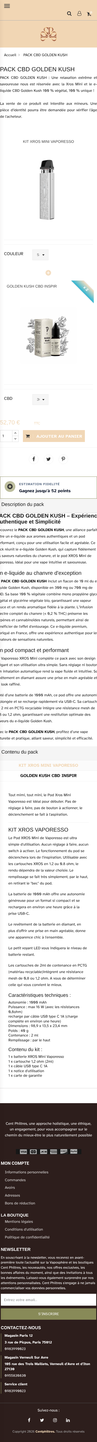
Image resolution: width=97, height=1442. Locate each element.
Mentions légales (19, 1222)
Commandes (15, 1180)
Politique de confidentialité (27, 1237)
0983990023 (15, 1349)
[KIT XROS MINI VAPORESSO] (48, 190)
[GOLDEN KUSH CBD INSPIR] (48, 335)
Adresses (12, 1195)
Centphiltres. (45, 1432)
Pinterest (63, 459)
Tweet (48, 459)
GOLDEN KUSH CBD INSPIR (32, 286)
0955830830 (15, 1375)
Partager (34, 459)
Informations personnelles (26, 1172)
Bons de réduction (20, 1203)
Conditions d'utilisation (24, 1229)
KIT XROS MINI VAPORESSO (48, 141)
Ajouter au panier (58, 436)
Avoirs (10, 1188)
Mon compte (15, 1163)
